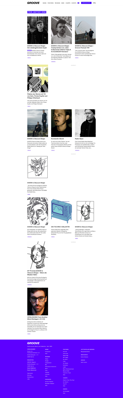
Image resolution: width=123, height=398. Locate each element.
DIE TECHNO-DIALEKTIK (60, 227)
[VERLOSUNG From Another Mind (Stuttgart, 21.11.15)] (37, 301)
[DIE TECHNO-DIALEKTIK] (61, 211)
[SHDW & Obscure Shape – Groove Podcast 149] (85, 30)
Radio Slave (79, 139)
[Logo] (33, 3)
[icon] (94, 3)
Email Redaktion (31, 368)
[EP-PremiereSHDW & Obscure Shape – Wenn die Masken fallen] (37, 255)
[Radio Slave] (85, 123)
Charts (29, 106)
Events (29, 333)
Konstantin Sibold (57, 139)
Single (29, 194)
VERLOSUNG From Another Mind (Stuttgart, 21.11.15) (37, 318)
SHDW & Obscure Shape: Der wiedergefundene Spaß (37, 47)
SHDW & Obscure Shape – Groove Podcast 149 (84, 47)
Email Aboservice (31, 370)
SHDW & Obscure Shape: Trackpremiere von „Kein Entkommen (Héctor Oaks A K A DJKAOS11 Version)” (61, 49)
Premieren (53, 61)
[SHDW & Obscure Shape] (37, 123)
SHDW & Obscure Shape (36, 139)
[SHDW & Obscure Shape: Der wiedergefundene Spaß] (37, 30)
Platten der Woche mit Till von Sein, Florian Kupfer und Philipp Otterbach (37, 96)
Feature (29, 57)
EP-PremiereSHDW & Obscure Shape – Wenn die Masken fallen (37, 273)
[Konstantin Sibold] (61, 123)
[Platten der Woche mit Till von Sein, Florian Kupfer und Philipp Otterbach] (37, 78)
